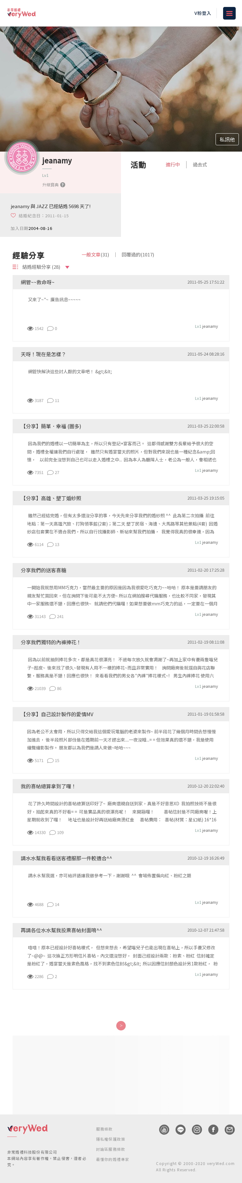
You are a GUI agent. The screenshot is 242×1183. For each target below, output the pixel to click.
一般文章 (95, 254)
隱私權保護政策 (110, 1139)
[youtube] (161, 1130)
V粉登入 (202, 13)
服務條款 (104, 1129)
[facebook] (210, 1130)
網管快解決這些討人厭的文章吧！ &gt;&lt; (70, 371)
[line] (177, 1130)
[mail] (226, 1130)
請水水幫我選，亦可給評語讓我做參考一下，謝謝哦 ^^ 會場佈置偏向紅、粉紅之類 (109, 875)
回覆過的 (138, 254)
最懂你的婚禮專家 (113, 1159)
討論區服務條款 (110, 1149)
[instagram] (194, 1130)
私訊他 (227, 139)
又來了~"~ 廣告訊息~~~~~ (54, 299)
